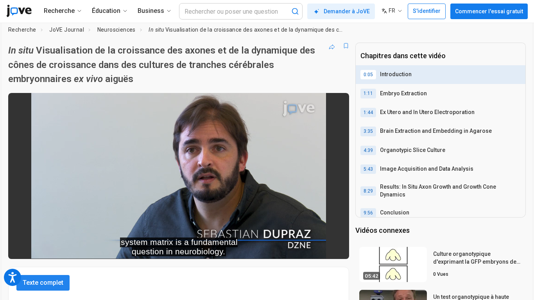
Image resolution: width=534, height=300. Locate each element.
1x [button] (302, 247)
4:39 (368, 150)
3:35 (368, 131)
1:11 (368, 93)
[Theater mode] (336, 247)
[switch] (258, 247)
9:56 (368, 213)
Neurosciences (116, 30)
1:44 (368, 112)
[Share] (332, 46)
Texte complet (43, 282)
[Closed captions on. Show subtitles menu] (319, 247)
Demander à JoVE (347, 11)
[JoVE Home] (19, 11)
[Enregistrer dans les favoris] (346, 46)
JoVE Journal (66, 30)
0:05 (368, 74)
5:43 (368, 169)
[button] (336, 104)
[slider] (135, 247)
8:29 (368, 191)
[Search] (295, 11)
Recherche (22, 30)
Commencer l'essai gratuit (489, 11)
